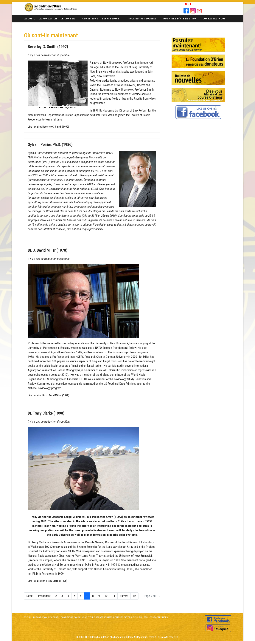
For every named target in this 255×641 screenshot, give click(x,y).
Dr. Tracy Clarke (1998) (46, 413)
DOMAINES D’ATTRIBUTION (125, 617)
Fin (134, 596)
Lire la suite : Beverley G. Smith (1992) (48, 126)
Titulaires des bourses (141, 18)
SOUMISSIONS (80, 617)
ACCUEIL (28, 617)
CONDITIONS (67, 617)
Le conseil (68, 18)
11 (113, 596)
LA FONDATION (40, 617)
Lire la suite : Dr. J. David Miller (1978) (48, 395)
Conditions (90, 18)
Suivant (124, 596)
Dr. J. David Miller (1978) (47, 250)
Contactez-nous (214, 18)
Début (29, 596)
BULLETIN (143, 617)
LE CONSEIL (54, 617)
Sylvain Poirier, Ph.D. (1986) (50, 144)
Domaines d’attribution (180, 18)
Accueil (29, 18)
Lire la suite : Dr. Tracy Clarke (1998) (47, 580)
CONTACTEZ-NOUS (158, 617)
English (189, 4)
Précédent (44, 596)
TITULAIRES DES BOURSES (100, 617)
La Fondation (48, 18)
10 (106, 596)
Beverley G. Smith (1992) (48, 46)
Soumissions (110, 18)
